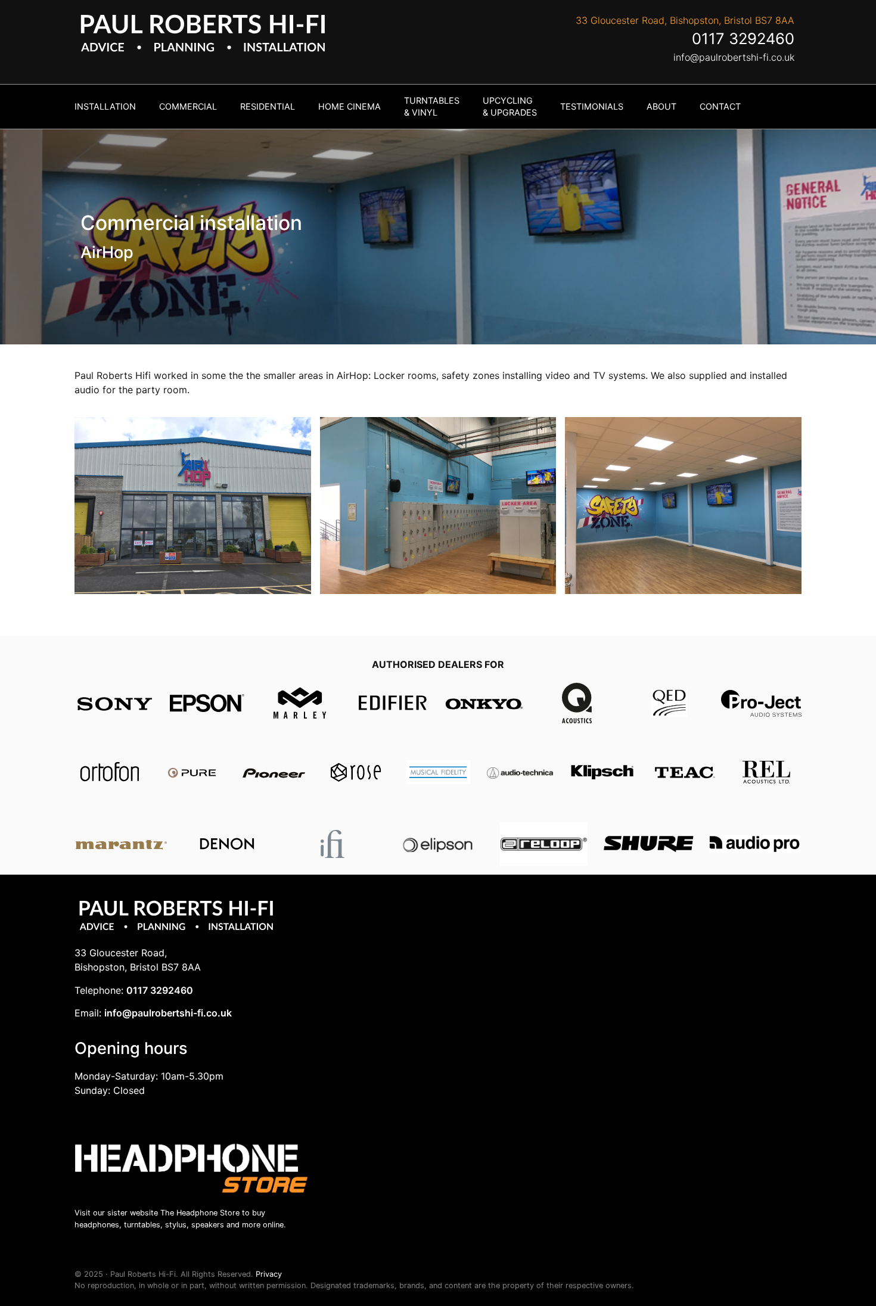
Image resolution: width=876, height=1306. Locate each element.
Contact (720, 106)
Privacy (269, 1274)
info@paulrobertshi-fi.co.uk (733, 57)
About (661, 106)
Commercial (188, 106)
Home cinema (349, 106)
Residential (267, 106)
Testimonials (591, 106)
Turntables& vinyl (431, 106)
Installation (105, 106)
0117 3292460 (743, 38)
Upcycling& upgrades (510, 106)
